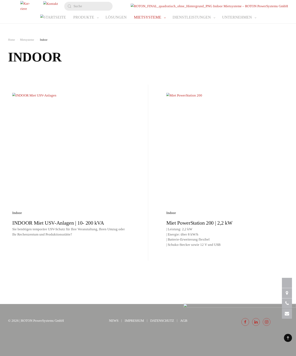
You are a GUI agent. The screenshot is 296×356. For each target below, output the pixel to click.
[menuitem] (53, 17)
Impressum (134, 321)
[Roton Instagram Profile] (266, 322)
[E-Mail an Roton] (287, 314)
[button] (288, 338)
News (113, 321)
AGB (183, 321)
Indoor (17, 213)
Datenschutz (162, 321)
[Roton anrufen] (287, 303)
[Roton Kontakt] (287, 293)
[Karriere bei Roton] (287, 283)
